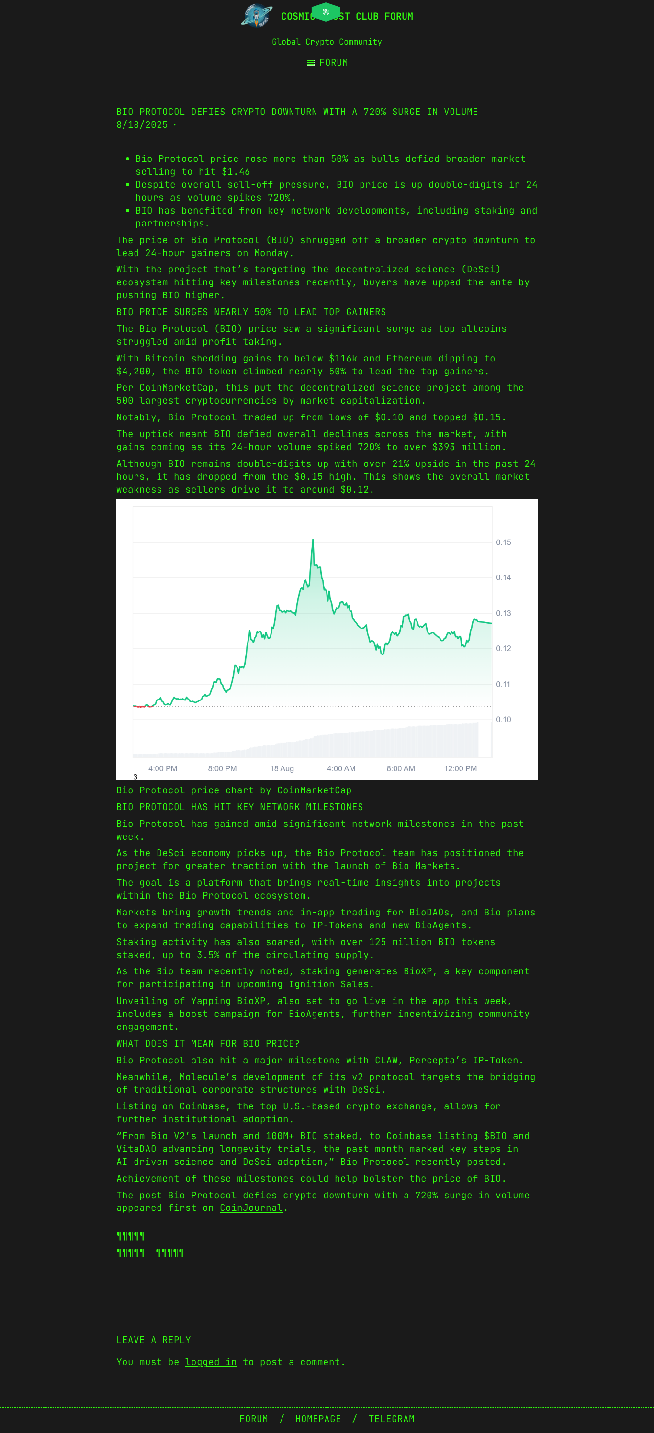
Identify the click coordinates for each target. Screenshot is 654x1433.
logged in (211, 1361)
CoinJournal (251, 1207)
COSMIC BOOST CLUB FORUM (347, 16)
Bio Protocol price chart (185, 790)
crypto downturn (475, 240)
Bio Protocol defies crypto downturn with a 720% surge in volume (349, 1195)
